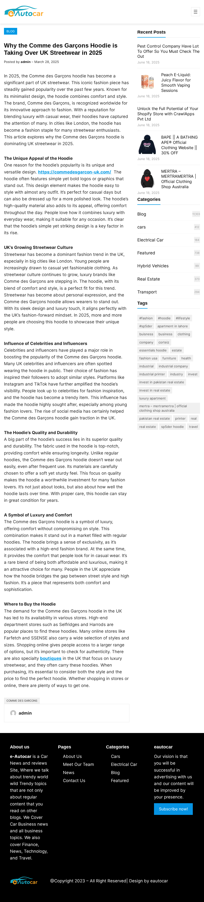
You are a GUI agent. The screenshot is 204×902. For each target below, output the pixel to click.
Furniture (169, 358)
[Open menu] (195, 11)
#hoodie (164, 318)
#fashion (146, 318)
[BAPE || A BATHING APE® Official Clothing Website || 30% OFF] (147, 145)
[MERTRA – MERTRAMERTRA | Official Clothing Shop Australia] (147, 179)
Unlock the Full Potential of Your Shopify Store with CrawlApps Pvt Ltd (167, 113)
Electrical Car (150, 239)
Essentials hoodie (153, 350)
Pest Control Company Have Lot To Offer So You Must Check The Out (168, 51)
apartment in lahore (172, 326)
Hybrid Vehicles (153, 265)
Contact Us (74, 780)
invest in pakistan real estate (161, 382)
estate (177, 350)
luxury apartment (152, 398)
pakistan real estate (154, 418)
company (146, 342)
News (68, 772)
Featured (146, 252)
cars (141, 227)
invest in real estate (154, 390)
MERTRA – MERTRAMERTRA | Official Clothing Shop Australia (178, 179)
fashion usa (148, 358)
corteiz (163, 342)
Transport (147, 291)
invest (193, 374)
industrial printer (152, 374)
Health (186, 358)
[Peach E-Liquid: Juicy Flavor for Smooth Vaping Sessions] (147, 82)
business (165, 334)
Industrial (146, 366)
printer (180, 418)
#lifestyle (183, 318)
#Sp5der (145, 326)
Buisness (146, 334)
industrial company (173, 366)
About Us (72, 756)
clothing (184, 334)
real (194, 418)
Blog (10, 31)
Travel (193, 427)
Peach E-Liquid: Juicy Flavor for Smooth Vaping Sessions (176, 82)
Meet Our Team (78, 764)
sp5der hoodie (172, 427)
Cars (115, 756)
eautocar (159, 880)
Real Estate (148, 279)
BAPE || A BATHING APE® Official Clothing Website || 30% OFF (179, 145)
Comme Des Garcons (21, 700)
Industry (176, 374)
